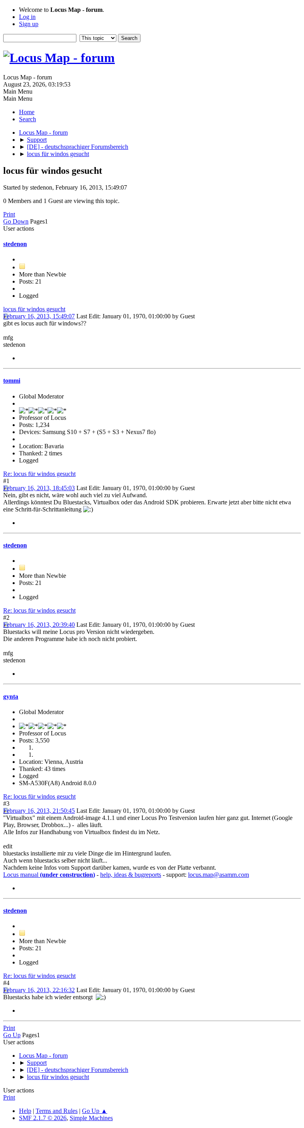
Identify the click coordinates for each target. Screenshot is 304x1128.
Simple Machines (91, 1118)
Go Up (12, 1035)
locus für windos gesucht (34, 309)
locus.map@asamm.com (218, 874)
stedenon (15, 244)
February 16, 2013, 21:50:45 (39, 810)
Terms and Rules (57, 1110)
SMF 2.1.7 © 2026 (42, 1118)
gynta (10, 696)
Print (9, 214)
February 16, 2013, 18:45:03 (39, 488)
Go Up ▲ (94, 1110)
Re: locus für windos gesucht (39, 473)
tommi (11, 380)
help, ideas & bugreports (130, 874)
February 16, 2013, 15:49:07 (39, 316)
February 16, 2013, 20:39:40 (39, 624)
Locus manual (49, 874)
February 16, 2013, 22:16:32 (39, 990)
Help (25, 1110)
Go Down (15, 221)
